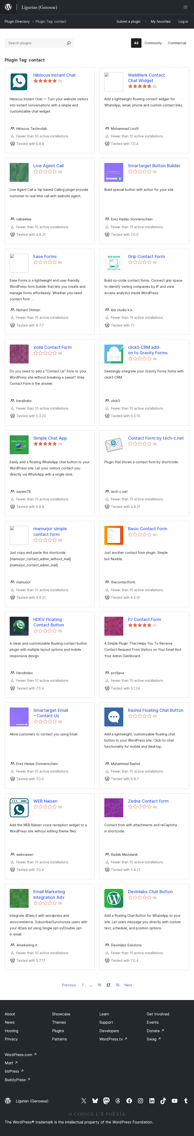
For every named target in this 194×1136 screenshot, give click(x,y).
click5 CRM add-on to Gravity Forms (148, 350)
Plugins (58, 1030)
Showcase (61, 1014)
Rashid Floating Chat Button (155, 710)
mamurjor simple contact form (50, 531)
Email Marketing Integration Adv (49, 894)
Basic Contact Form (147, 528)
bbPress (14, 1071)
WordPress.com (21, 1054)
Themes (59, 1022)
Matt (11, 1063)
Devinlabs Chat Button (150, 891)
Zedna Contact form (148, 801)
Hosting (11, 1030)
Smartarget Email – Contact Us (50, 713)
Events (153, 1022)
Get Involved (158, 1014)
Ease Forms (45, 256)
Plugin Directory (17, 21)
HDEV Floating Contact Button (48, 622)
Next (128, 985)
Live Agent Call (48, 165)
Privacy (11, 1039)
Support (106, 1022)
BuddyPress (18, 1079)
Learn (104, 1014)
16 (99, 985)
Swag (154, 1039)
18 (117, 985)
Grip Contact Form (146, 256)
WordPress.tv (113, 1039)
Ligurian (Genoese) (32, 1101)
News (10, 1022)
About (10, 1014)
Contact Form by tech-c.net (156, 438)
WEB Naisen (45, 801)
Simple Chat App (50, 438)
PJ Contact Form (144, 619)
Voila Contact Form (52, 347)
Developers (109, 1030)
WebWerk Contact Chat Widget (146, 78)
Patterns (59, 1039)
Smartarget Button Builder (154, 165)
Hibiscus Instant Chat (54, 75)
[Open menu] (186, 7)
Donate (155, 1030)
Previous (69, 985)
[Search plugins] (69, 43)
